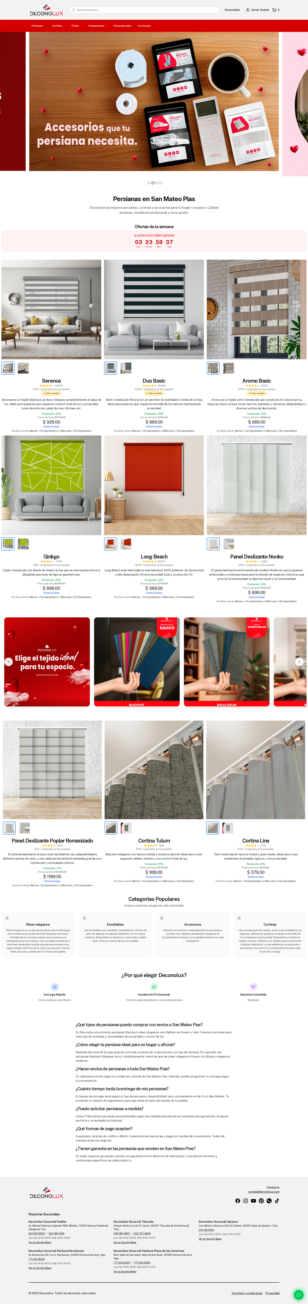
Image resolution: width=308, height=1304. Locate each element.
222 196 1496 (56, 1233)
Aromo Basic (256, 380)
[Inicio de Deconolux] (46, 10)
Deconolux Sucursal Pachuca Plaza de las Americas (149, 1251)
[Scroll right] (299, 662)
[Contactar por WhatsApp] (299, 1295)
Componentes (96, 25)
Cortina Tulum (154, 840)
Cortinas (57, 25)
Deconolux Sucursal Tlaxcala (133, 1221)
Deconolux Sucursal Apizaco (218, 1221)
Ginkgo (51, 556)
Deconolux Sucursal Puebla (47, 1221)
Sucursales (232, 10)
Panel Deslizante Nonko (256, 556)
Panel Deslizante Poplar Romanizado (52, 840)
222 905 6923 (37, 1233)
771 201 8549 (37, 1259)
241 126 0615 (206, 1230)
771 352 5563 (142, 1262)
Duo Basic (154, 380)
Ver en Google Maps (40, 1242)
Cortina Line (255, 840)
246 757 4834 (142, 1233)
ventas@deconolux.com (263, 1191)
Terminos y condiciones (247, 1293)
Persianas (37, 25)
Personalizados (122, 25)
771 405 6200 (122, 1262)
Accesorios (144, 25)
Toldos (75, 25)
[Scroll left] (8, 662)
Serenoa (51, 380)
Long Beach (154, 556)
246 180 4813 (122, 1233)
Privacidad (272, 1293)
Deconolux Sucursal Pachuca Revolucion (56, 1251)
